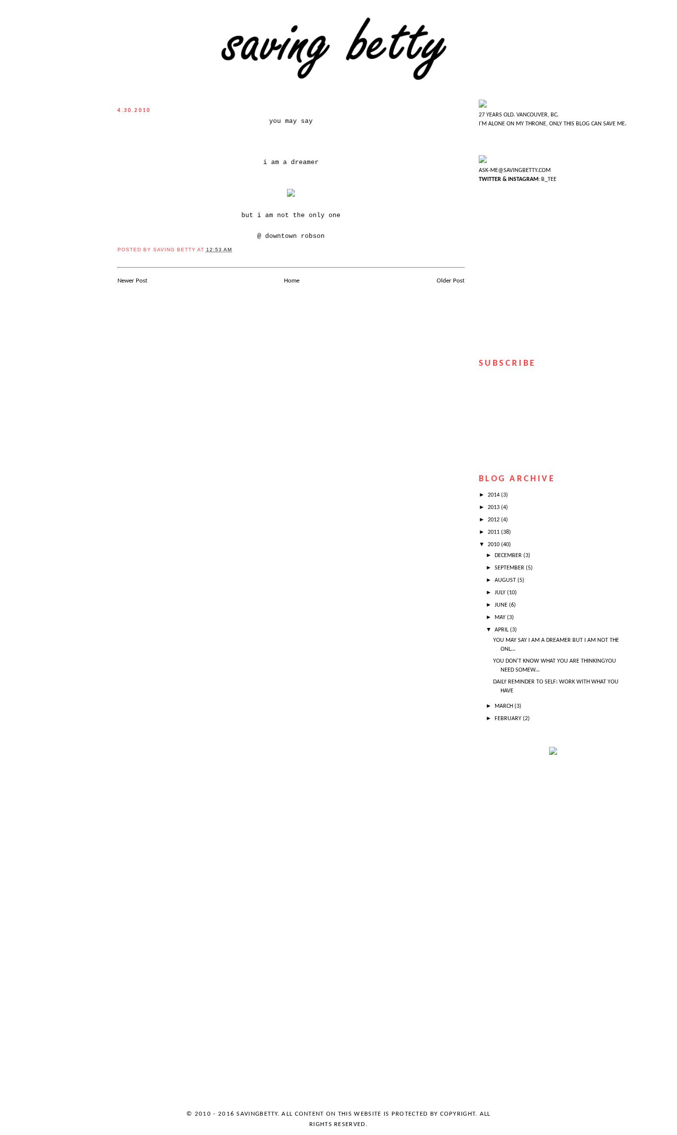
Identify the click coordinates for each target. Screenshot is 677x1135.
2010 (494, 545)
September (510, 568)
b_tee (548, 179)
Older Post (450, 281)
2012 (494, 520)
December (509, 556)
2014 (494, 495)
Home (291, 281)
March (504, 706)
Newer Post (132, 281)
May (501, 618)
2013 (494, 508)
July (501, 593)
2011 (494, 532)
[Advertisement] (518, 924)
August (506, 580)
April (502, 630)
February (509, 719)
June (502, 605)
